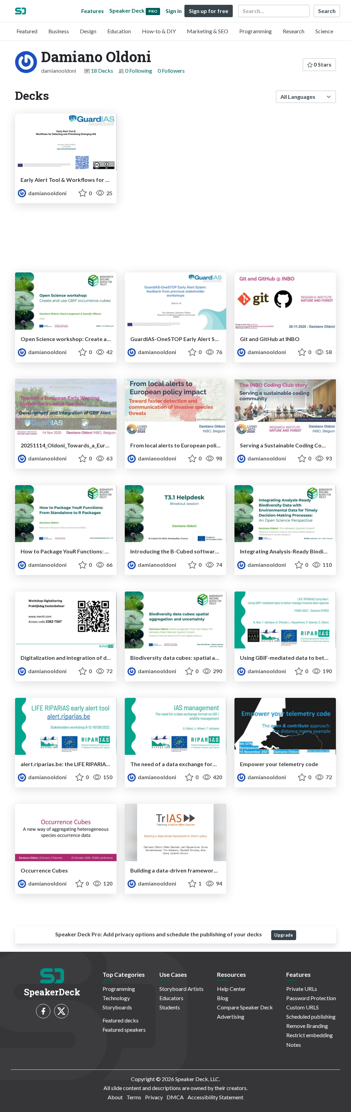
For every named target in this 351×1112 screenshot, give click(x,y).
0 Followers (171, 70)
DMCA (175, 1097)
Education (119, 31)
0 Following (138, 70)
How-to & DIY (159, 31)
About (115, 1097)
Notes (293, 1044)
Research (293, 31)
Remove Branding (307, 1025)
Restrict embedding (309, 1035)
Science (324, 31)
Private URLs (301, 988)
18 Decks (102, 70)
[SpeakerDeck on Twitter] (61, 1011)
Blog (222, 998)
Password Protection (311, 998)
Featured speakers (124, 1029)
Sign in (174, 11)
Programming (255, 31)
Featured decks (120, 1020)
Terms (133, 1097)
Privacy (154, 1097)
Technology (116, 998)
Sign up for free (208, 11)
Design (88, 31)
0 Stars (322, 64)
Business (58, 31)
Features (92, 11)
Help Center (231, 988)
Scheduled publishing (311, 1016)
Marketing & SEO (207, 31)
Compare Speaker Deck (245, 1007)
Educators (171, 998)
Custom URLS (302, 1007)
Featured (26, 31)
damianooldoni (46, 193)
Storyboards (117, 1007)
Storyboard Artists (181, 988)
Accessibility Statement (215, 1097)
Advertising (230, 1016)
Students (169, 1007)
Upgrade (283, 935)
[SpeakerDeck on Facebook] (43, 1011)
